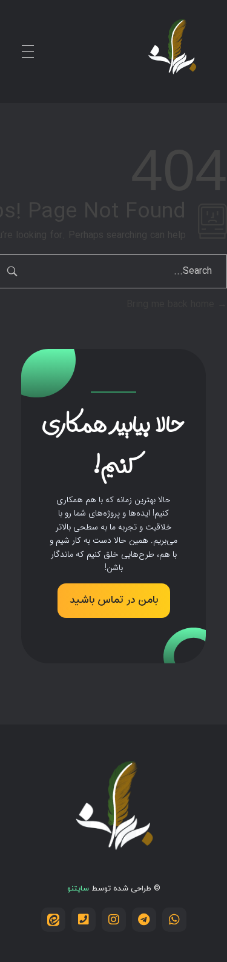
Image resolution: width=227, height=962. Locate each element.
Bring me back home (172, 304)
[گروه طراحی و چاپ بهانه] (172, 49)
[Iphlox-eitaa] (53, 919)
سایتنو (78, 888)
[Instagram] (114, 919)
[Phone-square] (83, 919)
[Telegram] (144, 919)
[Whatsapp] (174, 919)
